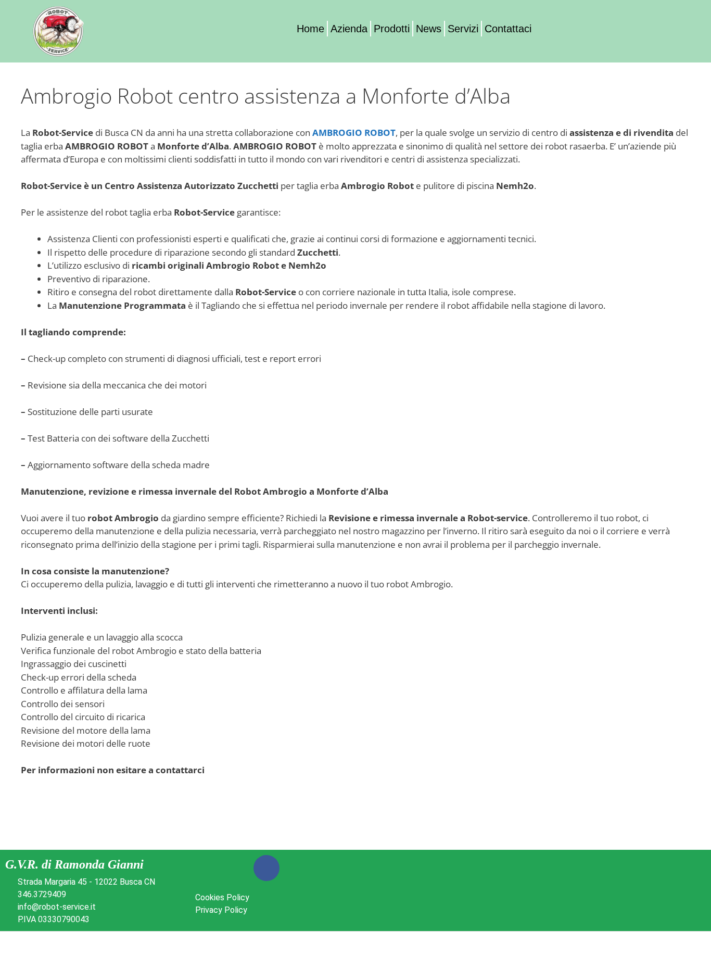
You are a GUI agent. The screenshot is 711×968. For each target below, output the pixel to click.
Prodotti (392, 28)
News (428, 28)
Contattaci (508, 28)
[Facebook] (266, 868)
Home (310, 28)
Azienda (349, 28)
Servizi (463, 28)
